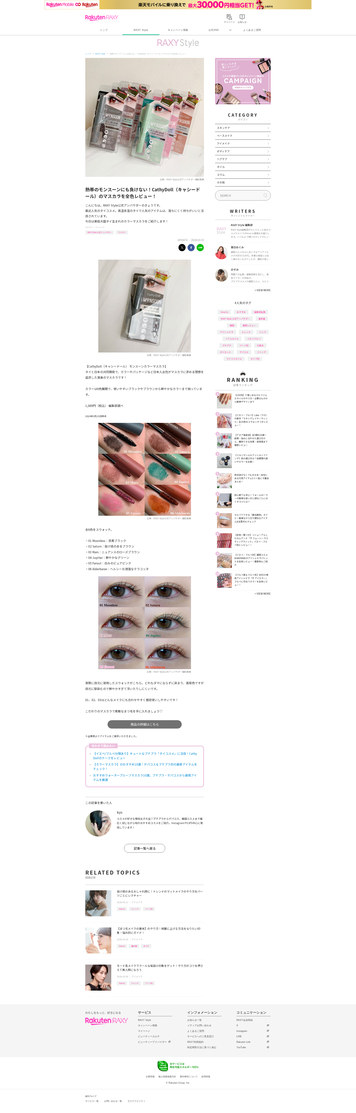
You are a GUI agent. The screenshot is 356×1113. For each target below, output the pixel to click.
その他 (221, 182)
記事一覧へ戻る (145, 848)
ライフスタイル (234, 358)
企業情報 (150, 1076)
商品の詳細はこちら (145, 724)
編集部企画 (259, 311)
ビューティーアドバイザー (152, 1042)
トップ (104, 30)
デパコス (244, 352)
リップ (262, 332)
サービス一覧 (92, 1101)
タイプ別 (254, 358)
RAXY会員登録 (244, 1020)
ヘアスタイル (232, 338)
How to (122, 908)
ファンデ (261, 352)
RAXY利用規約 (195, 1042)
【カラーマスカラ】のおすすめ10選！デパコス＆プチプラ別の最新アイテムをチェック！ (145, 766)
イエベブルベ (254, 338)
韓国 (232, 325)
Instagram (241, 1031)
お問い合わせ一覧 (113, 1101)
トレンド (135, 908)
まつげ (146, 946)
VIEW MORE (263, 290)
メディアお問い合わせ (199, 1025)
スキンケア (223, 128)
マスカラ (122, 232)
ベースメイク (224, 135)
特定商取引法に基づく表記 (201, 1047)
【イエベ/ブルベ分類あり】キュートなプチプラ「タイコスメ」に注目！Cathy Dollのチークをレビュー (145, 755)
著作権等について (189, 1076)
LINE (239, 1036)
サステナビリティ (136, 1101)
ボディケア (223, 151)
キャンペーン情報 (178, 30)
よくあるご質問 (252, 30)
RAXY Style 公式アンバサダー (100, 232)
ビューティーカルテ (149, 1036)
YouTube (241, 1047)
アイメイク (100, 227)
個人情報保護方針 (167, 1076)
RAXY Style (141, 30)
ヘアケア (222, 159)
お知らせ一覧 (194, 1020)
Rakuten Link (243, 1042)
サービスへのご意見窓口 (200, 1036)
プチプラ (226, 345)
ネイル (221, 167)
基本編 (134, 946)
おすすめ (241, 311)
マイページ (144, 1031)
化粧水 (260, 345)
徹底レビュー (249, 325)
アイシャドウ (226, 332)
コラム (221, 174)
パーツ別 (149, 908)
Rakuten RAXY (101, 18)
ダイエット (225, 352)
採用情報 (205, 1076)
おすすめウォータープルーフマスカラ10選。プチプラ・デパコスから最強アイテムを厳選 (145, 777)
